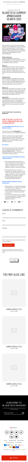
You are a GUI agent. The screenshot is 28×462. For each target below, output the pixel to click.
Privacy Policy (10, 250)
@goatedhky (5, 97)
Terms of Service (20, 250)
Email (3, 220)
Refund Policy (21, 440)
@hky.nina (5, 87)
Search (5, 440)
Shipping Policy (12, 440)
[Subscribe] (23, 412)
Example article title (14, 309)
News (14, 260)
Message (4, 228)
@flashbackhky (6, 77)
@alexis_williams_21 (7, 57)
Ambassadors (11, 10)
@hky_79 (4, 65)
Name (3, 213)
